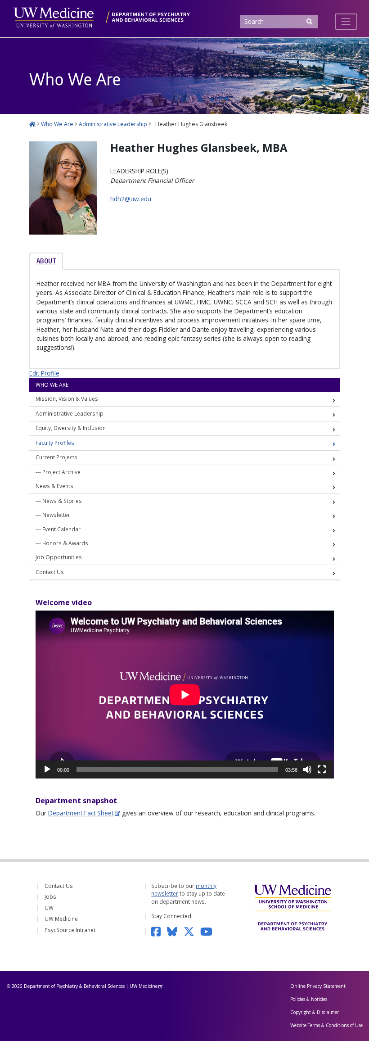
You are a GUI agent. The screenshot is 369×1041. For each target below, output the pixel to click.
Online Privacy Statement (318, 986)
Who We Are (52, 384)
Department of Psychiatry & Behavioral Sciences (74, 986)
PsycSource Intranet (70, 929)
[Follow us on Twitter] (192, 930)
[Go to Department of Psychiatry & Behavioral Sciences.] (32, 124)
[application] (185, 694)
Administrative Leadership (70, 413)
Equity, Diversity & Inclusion (71, 427)
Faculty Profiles (55, 442)
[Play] (47, 769)
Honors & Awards (65, 543)
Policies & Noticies (308, 999)
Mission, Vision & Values (67, 398)
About (46, 261)
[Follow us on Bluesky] (175, 930)
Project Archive (61, 471)
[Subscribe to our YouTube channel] (209, 930)
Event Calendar (61, 529)
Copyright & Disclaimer (314, 1012)
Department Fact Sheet (80, 813)
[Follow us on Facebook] (158, 930)
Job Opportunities (59, 557)
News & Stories (62, 500)
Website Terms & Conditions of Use (326, 1025)
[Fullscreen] (321, 769)
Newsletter (56, 514)
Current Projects (56, 457)
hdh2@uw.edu (130, 199)
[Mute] (307, 769)
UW (49, 907)
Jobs (50, 896)
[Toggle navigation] (346, 22)
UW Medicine (61, 918)
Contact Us (50, 571)
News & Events (54, 485)
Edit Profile (44, 373)
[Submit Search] (309, 22)
